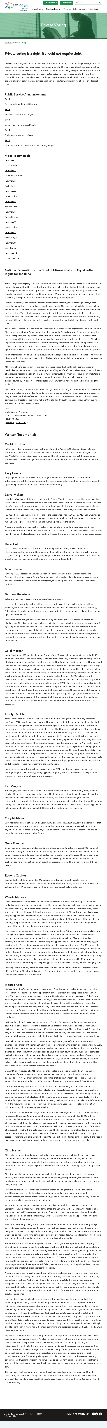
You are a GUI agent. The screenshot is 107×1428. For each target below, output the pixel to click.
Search (100, 3)
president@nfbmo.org (15, 422)
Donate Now (51, 3)
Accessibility (36, 1414)
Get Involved (52, 9)
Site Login (94, 9)
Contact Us (66, 3)
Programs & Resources (74, 9)
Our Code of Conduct (14, 1414)
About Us (36, 9)
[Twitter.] (96, 1414)
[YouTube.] (100, 1414)
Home (8, 43)
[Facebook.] (93, 1414)
